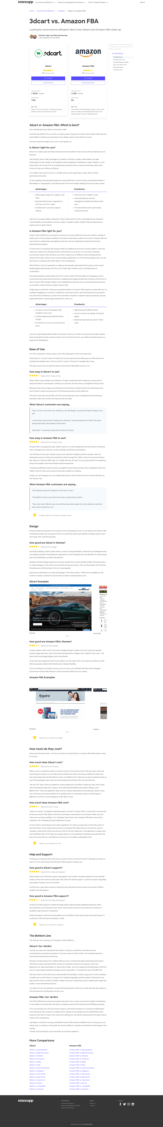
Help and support (118, 67)
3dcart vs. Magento (36, 1071)
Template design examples (121, 62)
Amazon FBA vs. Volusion (78, 1089)
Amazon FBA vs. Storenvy (79, 1059)
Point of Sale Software (97, 2)
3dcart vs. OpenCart (37, 1080)
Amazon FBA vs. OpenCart (79, 1080)
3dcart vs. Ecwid (35, 1083)
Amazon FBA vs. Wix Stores (79, 1074)
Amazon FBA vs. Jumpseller (79, 1086)
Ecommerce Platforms (44, 2)
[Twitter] (124, 1106)
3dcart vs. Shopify (36, 1056)
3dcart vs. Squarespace (38, 1050)
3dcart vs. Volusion (36, 1089)
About (142, 2)
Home (31, 11)
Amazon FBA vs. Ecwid (78, 1083)
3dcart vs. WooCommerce (39, 1068)
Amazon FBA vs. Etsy (77, 1065)
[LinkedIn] (133, 1106)
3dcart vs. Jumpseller (37, 1086)
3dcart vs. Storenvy (36, 1059)
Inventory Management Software (70, 2)
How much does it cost (119, 65)
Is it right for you (117, 57)
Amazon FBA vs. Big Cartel (79, 1077)
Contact (92, 1105)
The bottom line (117, 70)
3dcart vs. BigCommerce (39, 1053)
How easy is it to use (119, 59)
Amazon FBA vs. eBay (77, 1062)
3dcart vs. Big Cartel (37, 1077)
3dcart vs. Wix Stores (37, 1074)
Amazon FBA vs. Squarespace (80, 1050)
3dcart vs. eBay (35, 1062)
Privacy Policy (88, 1124)
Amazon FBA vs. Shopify (78, 1056)
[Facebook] (120, 1106)
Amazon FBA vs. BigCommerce (81, 1053)
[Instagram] (129, 1106)
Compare (61, 11)
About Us (92, 1103)
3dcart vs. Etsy (34, 1065)
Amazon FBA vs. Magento (79, 1071)
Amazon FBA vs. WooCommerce (81, 1068)
